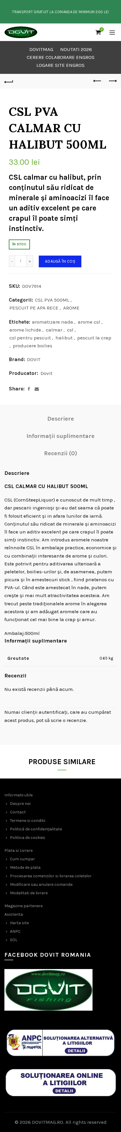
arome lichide (25, 330)
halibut (64, 338)
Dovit (46, 373)
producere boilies (32, 346)
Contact (18, 812)
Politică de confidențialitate (36, 829)
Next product (112, 81)
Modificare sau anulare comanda (41, 884)
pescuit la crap (94, 338)
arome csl (89, 322)
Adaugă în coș (60, 261)
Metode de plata (25, 867)
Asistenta (13, 914)
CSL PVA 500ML (52, 300)
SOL (13, 939)
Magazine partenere (23, 905)
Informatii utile (18, 795)
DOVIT (34, 359)
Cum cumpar (22, 858)
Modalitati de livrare (29, 892)
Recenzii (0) (60, 453)
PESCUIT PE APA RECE (33, 308)
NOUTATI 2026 (76, 49)
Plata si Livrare (18, 850)
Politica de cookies (27, 837)
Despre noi (20, 803)
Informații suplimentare (60, 436)
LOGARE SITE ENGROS (60, 65)
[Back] (8, 81)
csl (70, 330)
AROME (71, 308)
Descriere (60, 418)
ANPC (15, 931)
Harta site (19, 922)
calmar (54, 330)
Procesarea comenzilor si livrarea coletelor (51, 875)
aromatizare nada (52, 322)
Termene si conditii (27, 820)
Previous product (97, 81)
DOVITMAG (41, 49)
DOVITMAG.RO (47, 1122)
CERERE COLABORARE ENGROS (61, 57)
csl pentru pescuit (30, 338)
